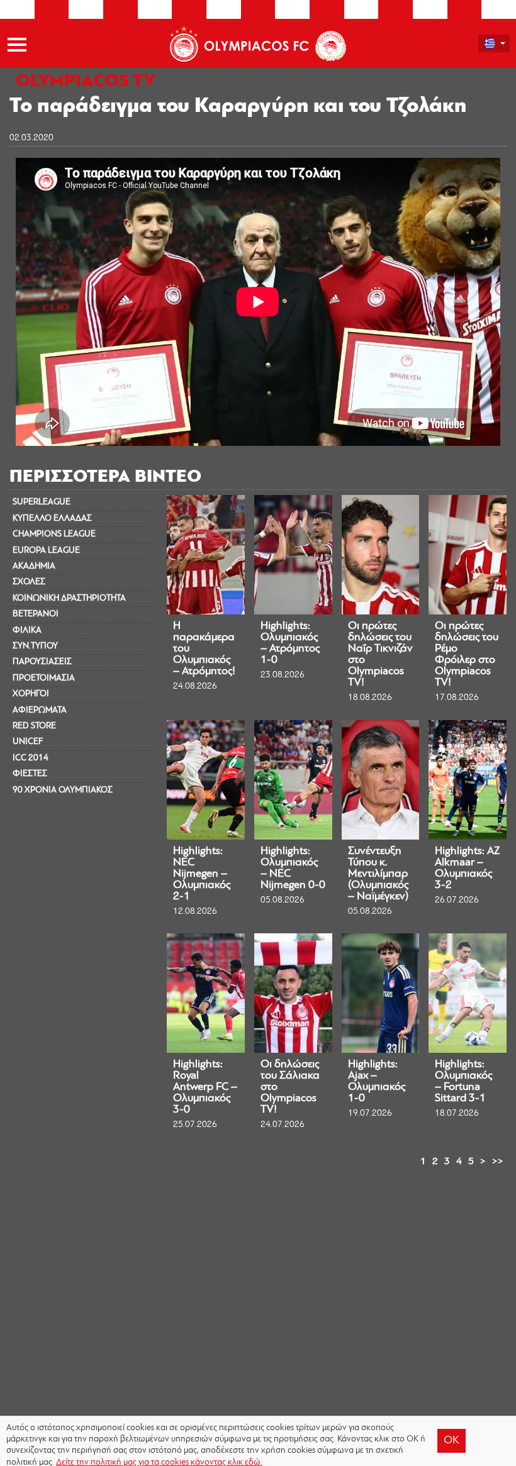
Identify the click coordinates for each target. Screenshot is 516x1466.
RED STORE (34, 726)
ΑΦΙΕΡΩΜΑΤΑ (40, 710)
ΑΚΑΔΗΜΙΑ (34, 566)
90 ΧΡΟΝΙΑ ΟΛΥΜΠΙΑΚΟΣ (63, 790)
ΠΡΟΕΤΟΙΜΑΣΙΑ (44, 678)
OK (451, 1441)
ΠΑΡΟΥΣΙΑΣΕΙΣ (42, 662)
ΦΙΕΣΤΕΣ (30, 774)
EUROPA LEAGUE (46, 550)
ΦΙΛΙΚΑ (27, 630)
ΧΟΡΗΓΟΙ (31, 694)
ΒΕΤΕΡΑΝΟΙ (36, 614)
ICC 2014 (30, 758)
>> (497, 1162)
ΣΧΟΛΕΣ (29, 582)
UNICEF (28, 742)
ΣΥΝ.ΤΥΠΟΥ (35, 646)
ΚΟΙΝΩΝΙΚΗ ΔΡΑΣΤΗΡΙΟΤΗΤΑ (69, 598)
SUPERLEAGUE (41, 502)
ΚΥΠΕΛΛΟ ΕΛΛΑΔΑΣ (52, 518)
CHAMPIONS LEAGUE (54, 534)
